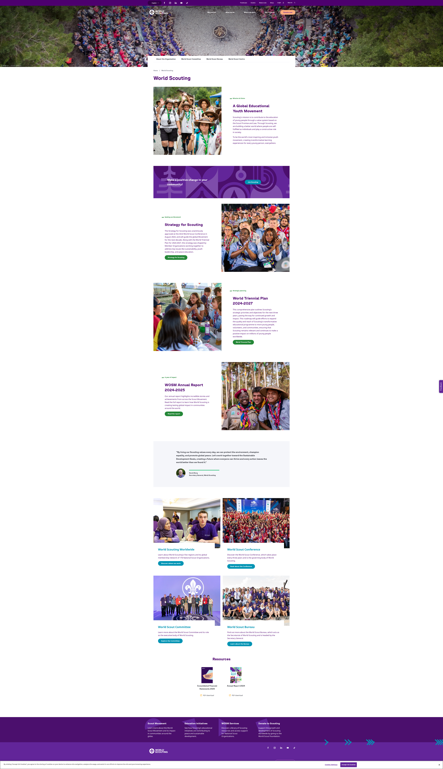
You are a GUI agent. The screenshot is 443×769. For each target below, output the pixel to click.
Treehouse (243, 2)
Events (253, 2)
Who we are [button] (211, 12)
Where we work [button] (250, 12)
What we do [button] (230, 12)
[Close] (439, 764)
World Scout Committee (191, 59)
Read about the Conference (241, 566)
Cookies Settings (331, 765)
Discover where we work (171, 563)
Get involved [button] (270, 12)
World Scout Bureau (214, 59)
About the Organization (166, 59)
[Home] (158, 10)
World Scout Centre (236, 59)
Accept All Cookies (349, 765)
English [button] (154, 2)
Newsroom (262, 2)
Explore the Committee (170, 641)
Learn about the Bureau (239, 644)
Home (155, 70)
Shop (272, 2)
